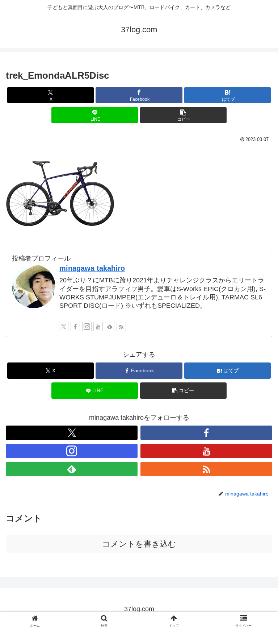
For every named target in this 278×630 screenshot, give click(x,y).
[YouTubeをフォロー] (98, 326)
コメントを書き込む (139, 543)
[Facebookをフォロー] (75, 326)
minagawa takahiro (92, 268)
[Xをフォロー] (63, 326)
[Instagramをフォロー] (87, 326)
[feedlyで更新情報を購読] (109, 326)
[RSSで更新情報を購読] (121, 326)
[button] (183, 115)
